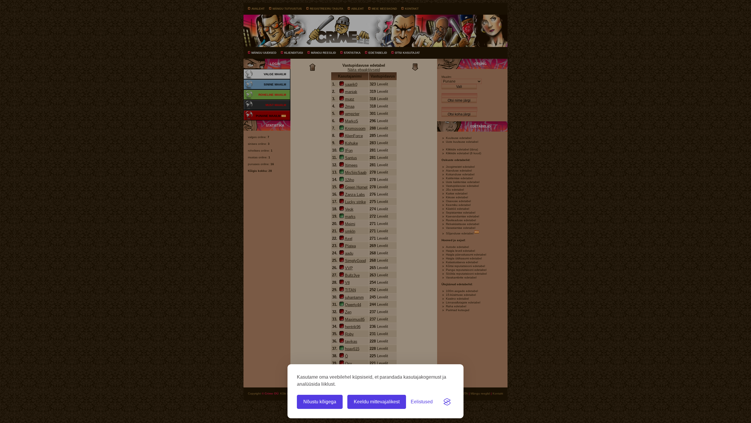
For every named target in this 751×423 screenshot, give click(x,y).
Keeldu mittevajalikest (377, 401)
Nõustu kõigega (319, 401)
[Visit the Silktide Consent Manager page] (447, 402)
